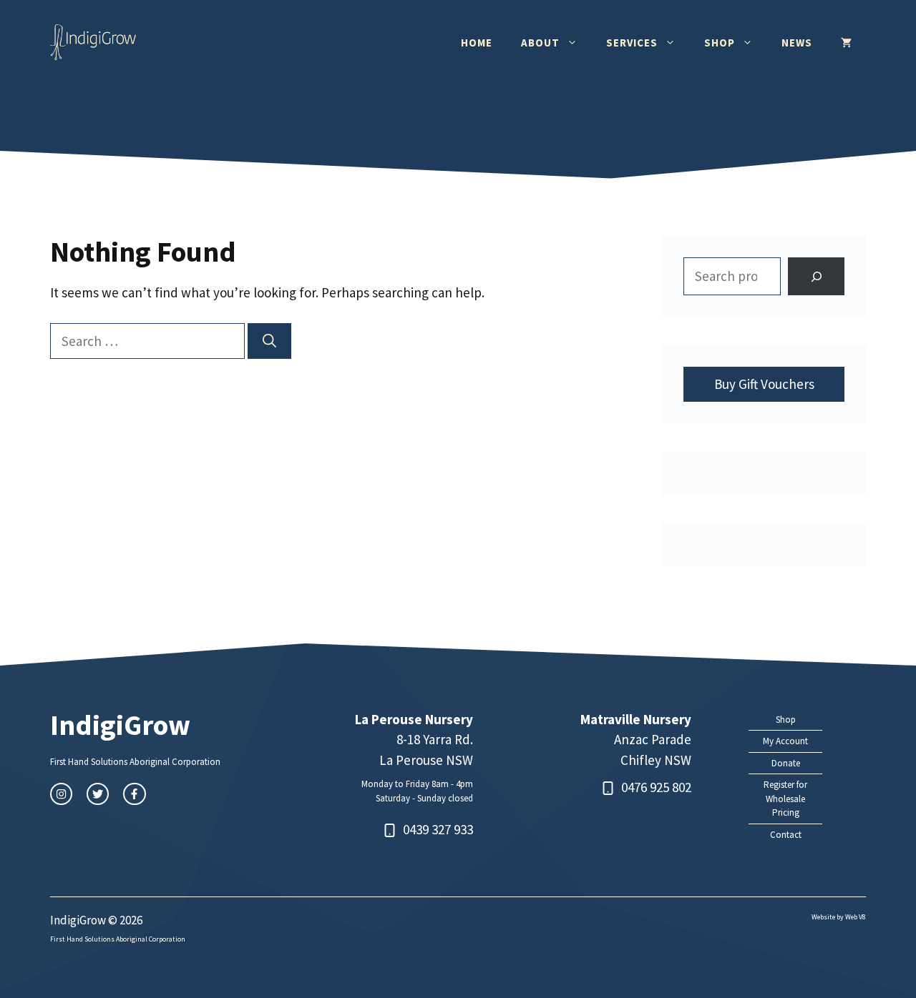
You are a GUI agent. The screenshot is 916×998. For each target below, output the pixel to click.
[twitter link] (98, 794)
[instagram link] (61, 794)
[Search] (269, 341)
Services (632, 42)
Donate (785, 763)
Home (476, 42)
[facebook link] (134, 794)
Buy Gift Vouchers (764, 383)
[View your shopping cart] (846, 42)
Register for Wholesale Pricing (785, 799)
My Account (785, 741)
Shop (719, 42)
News (796, 42)
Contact (786, 835)
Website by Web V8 (839, 917)
